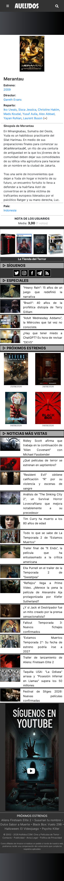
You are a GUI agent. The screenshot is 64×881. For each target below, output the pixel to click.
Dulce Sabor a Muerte (15, 824)
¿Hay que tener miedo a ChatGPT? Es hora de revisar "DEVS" (42, 337)
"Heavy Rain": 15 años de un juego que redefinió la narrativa (42, 292)
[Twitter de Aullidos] (16, 272)
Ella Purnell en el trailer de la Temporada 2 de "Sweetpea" (42, 572)
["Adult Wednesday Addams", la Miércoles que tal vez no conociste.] (10, 321)
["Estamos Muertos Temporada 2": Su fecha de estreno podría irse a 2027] (10, 641)
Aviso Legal (32, 837)
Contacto (7, 837)
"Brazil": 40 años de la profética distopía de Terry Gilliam (42, 307)
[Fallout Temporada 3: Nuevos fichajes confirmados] (10, 626)
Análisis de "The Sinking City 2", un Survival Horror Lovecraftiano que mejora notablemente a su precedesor (42, 503)
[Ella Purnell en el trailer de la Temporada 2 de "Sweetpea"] (10, 571)
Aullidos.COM (26, 834)
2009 (7, 89)
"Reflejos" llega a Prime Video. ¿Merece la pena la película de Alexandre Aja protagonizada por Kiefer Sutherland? (42, 592)
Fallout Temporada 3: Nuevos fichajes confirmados (42, 627)
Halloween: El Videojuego (22, 828)
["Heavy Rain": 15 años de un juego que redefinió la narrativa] (10, 291)
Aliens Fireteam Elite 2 (16, 820)
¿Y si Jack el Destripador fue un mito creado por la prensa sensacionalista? (42, 612)
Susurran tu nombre (47, 820)
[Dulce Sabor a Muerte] (16, 407)
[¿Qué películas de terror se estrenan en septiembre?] (10, 464)
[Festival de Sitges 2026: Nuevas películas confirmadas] (10, 695)
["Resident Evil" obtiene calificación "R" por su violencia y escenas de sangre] (10, 478)
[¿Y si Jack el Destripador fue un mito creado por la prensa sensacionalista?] (10, 611)
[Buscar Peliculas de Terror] (57, 6)
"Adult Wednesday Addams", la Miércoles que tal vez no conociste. (42, 322)
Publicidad (19, 837)
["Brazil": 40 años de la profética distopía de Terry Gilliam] (10, 306)
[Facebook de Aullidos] (32, 272)
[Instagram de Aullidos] (24, 272)
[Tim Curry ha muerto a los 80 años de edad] (10, 522)
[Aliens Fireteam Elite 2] (16, 369)
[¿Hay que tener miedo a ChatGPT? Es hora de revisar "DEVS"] (10, 336)
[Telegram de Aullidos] (39, 272)
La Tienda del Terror (32, 259)
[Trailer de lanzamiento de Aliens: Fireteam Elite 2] (10, 661)
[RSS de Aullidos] (47, 272)
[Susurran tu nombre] (48, 369)
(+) (45, 118)
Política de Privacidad (51, 837)
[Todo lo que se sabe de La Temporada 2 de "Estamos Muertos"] (10, 536)
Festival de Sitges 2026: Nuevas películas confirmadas (42, 696)
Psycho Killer (50, 828)
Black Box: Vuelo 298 (47, 824)
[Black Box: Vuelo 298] (48, 407)
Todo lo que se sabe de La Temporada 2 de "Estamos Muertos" (42, 537)
